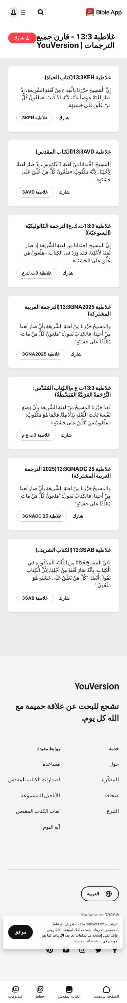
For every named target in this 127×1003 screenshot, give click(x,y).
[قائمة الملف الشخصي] (18, 12)
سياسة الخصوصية (87, 940)
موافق (20, 932)
